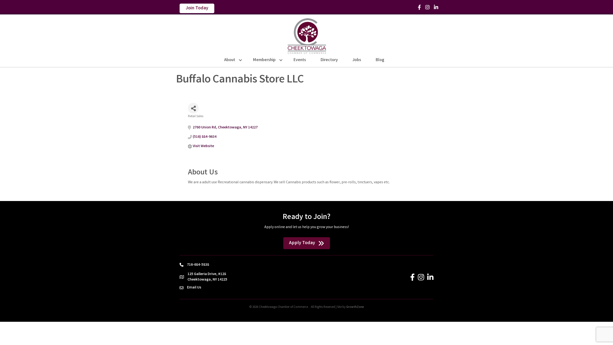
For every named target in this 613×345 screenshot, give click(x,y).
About (229, 60)
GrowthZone (355, 307)
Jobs (356, 60)
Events (300, 60)
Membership (264, 60)
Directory (329, 60)
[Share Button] (193, 108)
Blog (380, 60)
